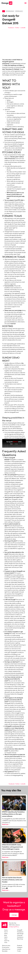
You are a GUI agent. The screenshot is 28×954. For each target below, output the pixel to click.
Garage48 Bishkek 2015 (15, 146)
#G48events (19, 11)
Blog (5, 935)
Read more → (6, 824)
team (5, 939)
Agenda (11, 434)
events (6, 930)
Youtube (9, 752)
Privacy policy (5, 947)
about (5, 937)
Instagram (19, 947)
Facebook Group (11, 140)
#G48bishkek (10, 11)
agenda (17, 293)
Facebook (11, 27)
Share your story (6, 945)
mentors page (11, 306)
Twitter (17, 27)
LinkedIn (22, 27)
